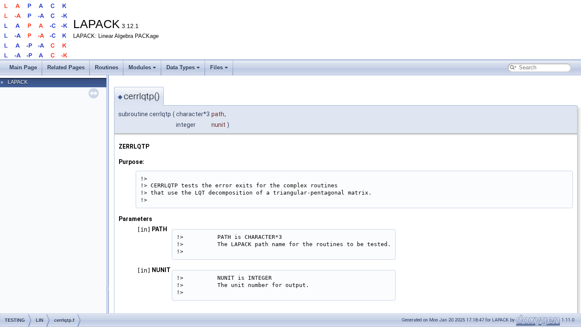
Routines (106, 67)
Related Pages (66, 67)
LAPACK (18, 82)
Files (216, 67)
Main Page (23, 67)
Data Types (180, 67)
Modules (139, 67)
